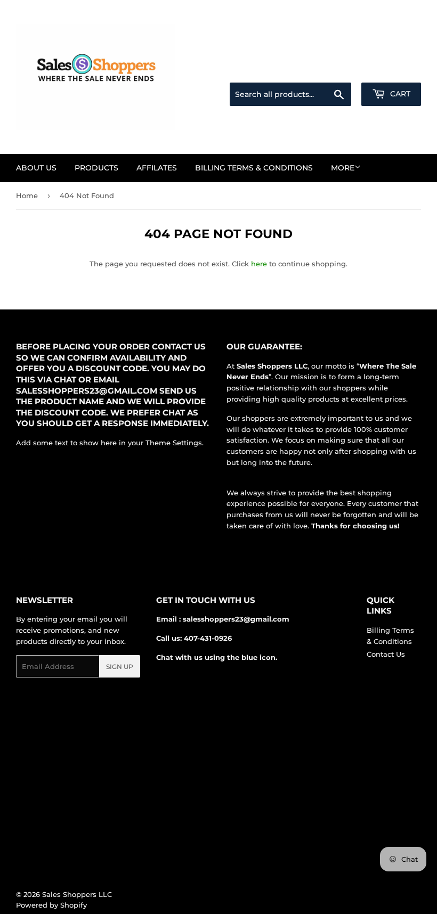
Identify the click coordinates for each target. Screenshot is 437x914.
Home (27, 195)
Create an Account (391, 70)
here (259, 263)
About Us (36, 168)
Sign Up (119, 667)
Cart (399, 94)
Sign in (336, 70)
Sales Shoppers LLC (77, 894)
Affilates (156, 168)
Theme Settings (173, 442)
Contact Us (386, 654)
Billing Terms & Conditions (254, 168)
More (342, 168)
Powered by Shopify (51, 905)
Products (96, 168)
